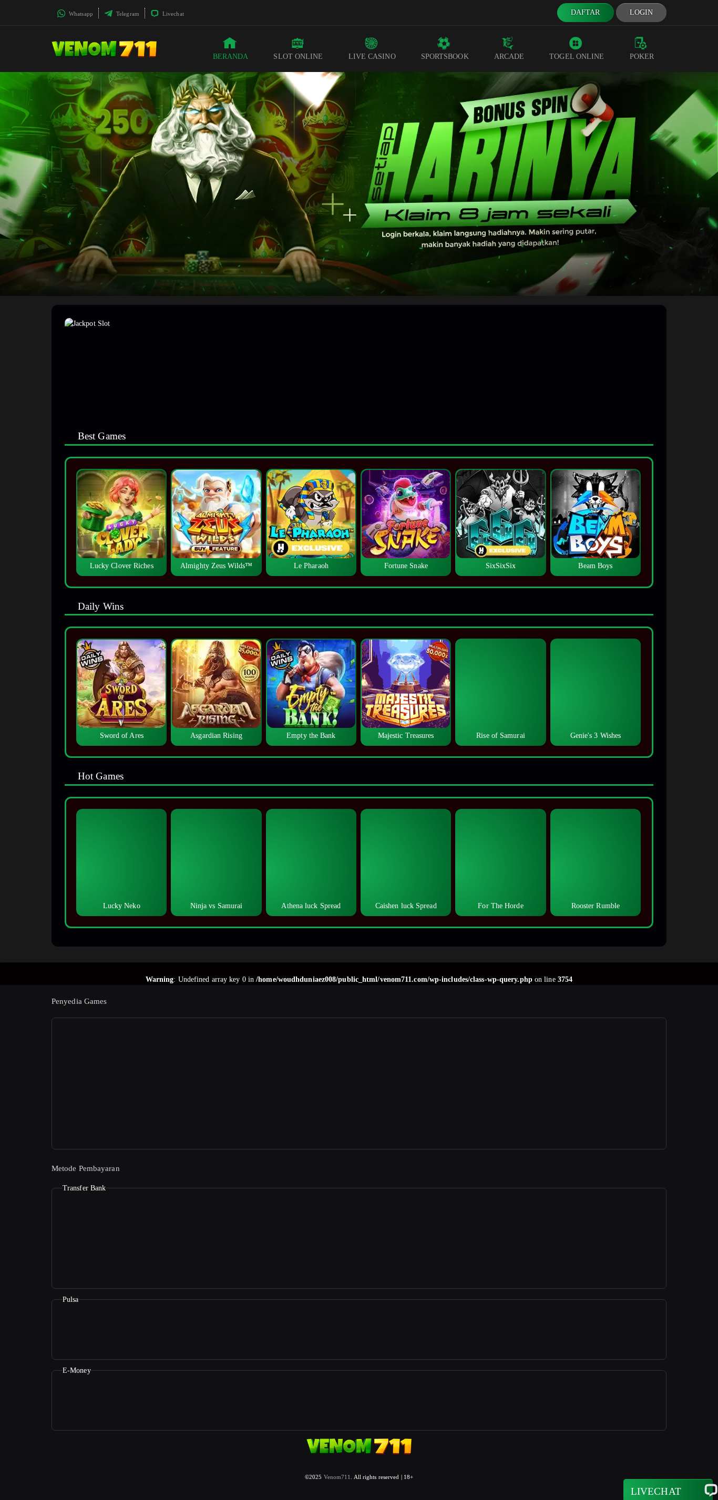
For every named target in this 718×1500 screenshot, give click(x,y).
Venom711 (337, 1477)
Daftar (585, 12)
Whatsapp (80, 14)
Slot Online (298, 56)
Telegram (127, 14)
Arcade (509, 56)
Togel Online (576, 56)
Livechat (172, 14)
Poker (642, 56)
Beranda (231, 56)
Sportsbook (445, 56)
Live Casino (372, 56)
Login (641, 12)
